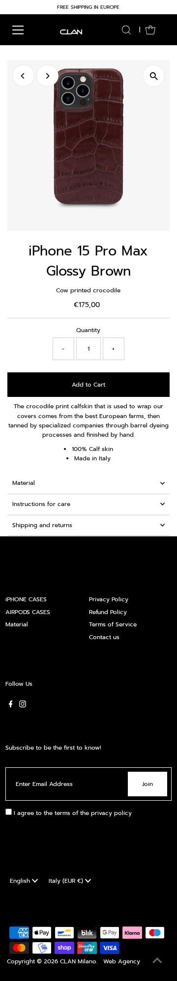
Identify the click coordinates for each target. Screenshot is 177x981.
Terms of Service (113, 624)
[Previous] (23, 76)
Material (23, 482)
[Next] (47, 76)
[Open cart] (150, 30)
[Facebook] (10, 705)
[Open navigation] (18, 30)
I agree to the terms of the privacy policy (72, 813)
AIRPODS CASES (27, 612)
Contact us (104, 637)
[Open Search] (126, 30)
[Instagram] (23, 705)
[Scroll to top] (157, 961)
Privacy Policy (108, 599)
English (21, 880)
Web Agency (121, 961)
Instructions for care (41, 504)
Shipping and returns (42, 525)
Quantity (88, 330)
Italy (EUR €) (67, 880)
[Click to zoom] (154, 76)
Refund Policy (108, 612)
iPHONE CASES (26, 599)
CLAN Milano (78, 961)
